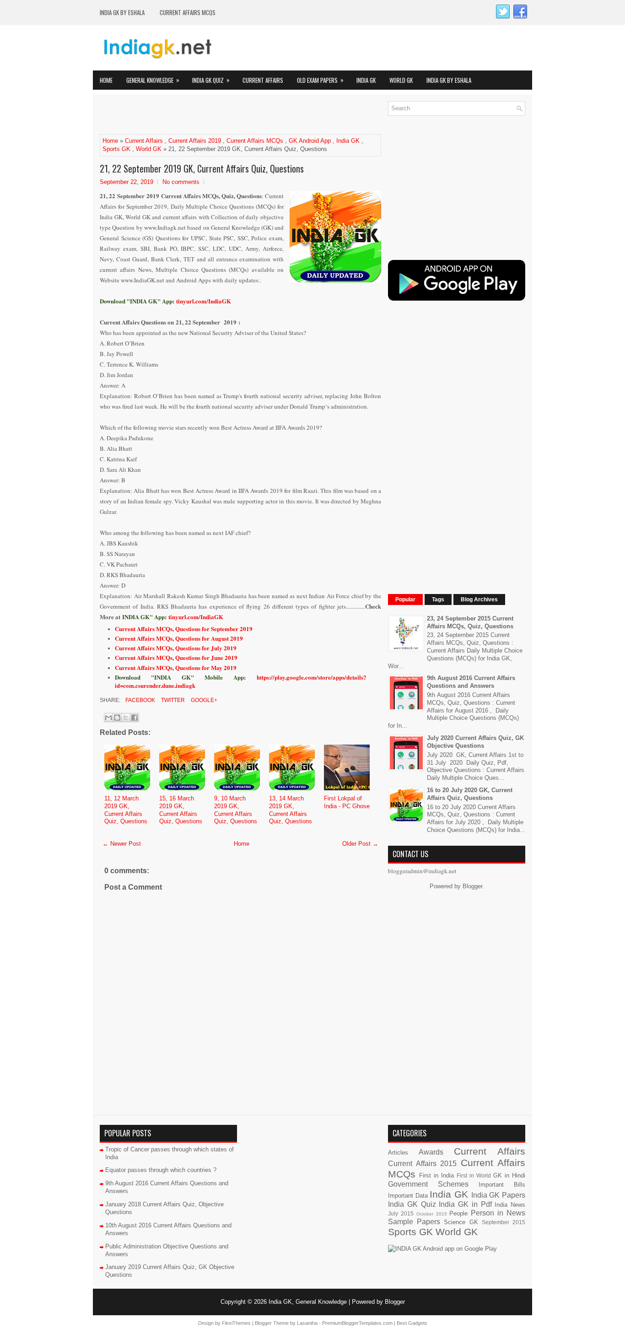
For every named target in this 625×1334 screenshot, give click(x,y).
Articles (398, 1152)
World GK (401, 80)
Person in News (498, 1213)
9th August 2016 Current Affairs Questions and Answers (471, 682)
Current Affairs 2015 (422, 1163)
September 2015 (503, 1222)
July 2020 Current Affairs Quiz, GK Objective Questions (475, 742)
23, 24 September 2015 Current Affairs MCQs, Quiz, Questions (470, 622)
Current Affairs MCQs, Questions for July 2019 (176, 647)
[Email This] (108, 717)
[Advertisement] (207, 115)
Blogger (472, 886)
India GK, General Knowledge (308, 1301)
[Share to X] (125, 717)
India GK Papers (498, 1195)
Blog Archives (479, 599)
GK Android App (310, 140)
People (458, 1213)
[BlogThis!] (117, 717)
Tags (438, 599)
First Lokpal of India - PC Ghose (347, 802)
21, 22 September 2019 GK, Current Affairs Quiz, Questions (202, 168)
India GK (366, 80)
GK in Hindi (509, 1175)
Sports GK (116, 149)
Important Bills (502, 1184)
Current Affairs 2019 (194, 140)
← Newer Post (121, 843)
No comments (180, 181)
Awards (431, 1152)
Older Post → (360, 843)
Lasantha (307, 1323)
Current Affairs (262, 80)
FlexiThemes (236, 1323)
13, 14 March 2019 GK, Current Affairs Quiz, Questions (290, 810)
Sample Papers (414, 1222)
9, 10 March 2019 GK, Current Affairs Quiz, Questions (235, 810)
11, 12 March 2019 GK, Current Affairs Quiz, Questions (125, 810)
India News (510, 1204)
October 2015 (431, 1213)
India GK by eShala (122, 12)
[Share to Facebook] (134, 717)
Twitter (172, 700)
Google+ (203, 700)
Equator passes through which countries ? (160, 1170)
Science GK (461, 1222)
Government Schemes (428, 1184)
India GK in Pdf (465, 1204)
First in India (436, 1175)
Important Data (408, 1195)
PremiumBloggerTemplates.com (357, 1323)
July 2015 (401, 1213)
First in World (474, 1175)
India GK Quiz (211, 80)
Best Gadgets (412, 1323)
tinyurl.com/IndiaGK (195, 616)
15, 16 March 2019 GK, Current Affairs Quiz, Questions (180, 810)
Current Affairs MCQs (188, 12)
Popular (405, 599)
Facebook (139, 700)
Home (106, 80)
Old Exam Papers (320, 80)
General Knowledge (152, 80)
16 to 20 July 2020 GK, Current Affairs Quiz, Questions (469, 794)
